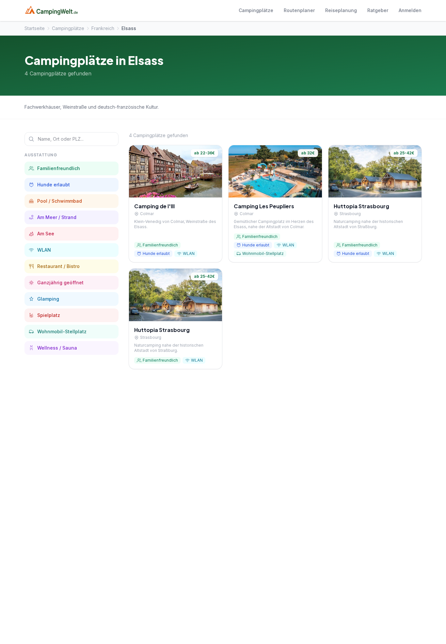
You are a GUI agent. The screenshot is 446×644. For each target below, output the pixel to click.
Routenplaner (299, 10)
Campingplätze (256, 10)
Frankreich (102, 28)
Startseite (34, 28)
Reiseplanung (341, 10)
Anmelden (410, 10)
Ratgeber (377, 10)
